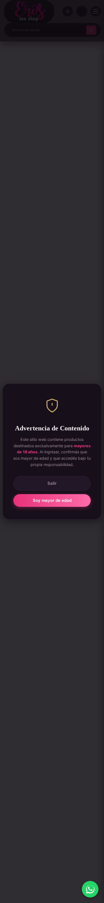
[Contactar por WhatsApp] (90, 889)
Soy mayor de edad (52, 500)
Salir (52, 483)
